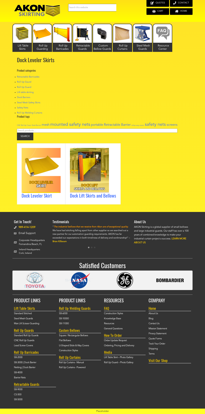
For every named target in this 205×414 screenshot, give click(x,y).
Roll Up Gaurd (24, 82)
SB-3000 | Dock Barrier (25, 362)
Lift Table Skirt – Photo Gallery (118, 357)
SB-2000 (18, 357)
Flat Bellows (65, 340)
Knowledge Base (112, 318)
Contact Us (154, 323)
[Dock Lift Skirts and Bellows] (89, 150)
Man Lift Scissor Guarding (26, 323)
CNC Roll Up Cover (24, 125)
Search (25, 136)
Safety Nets (22, 108)
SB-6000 (63, 313)
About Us (153, 313)
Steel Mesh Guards (23, 318)
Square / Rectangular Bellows (73, 335)
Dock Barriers (23, 97)
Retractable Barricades (28, 77)
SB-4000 (18, 372)
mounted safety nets (70, 124)
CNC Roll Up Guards (24, 340)
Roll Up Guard (24, 87)
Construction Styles (68, 350)
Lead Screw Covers (23, 345)
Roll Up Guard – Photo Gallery (118, 362)
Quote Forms (155, 339)
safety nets (155, 124)
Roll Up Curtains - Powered (72, 367)
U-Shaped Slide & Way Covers (74, 345)
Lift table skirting (25, 92)
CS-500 (17, 394)
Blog (151, 318)
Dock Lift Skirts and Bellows (93, 195)
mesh (46, 125)
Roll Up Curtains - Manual (71, 362)
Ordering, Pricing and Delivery (119, 345)
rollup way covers (137, 125)
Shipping (153, 349)
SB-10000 (64, 318)
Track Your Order (157, 344)
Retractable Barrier (117, 125)
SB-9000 (18, 389)
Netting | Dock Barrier (24, 367)
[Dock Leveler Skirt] (41, 150)
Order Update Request (115, 340)
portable (97, 125)
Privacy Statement (157, 333)
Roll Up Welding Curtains (29, 113)
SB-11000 (64, 323)
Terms (152, 354)
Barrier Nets (20, 378)
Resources (109, 323)
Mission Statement (158, 329)
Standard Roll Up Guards (26, 335)
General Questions (113, 329)
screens (172, 125)
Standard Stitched (23, 313)
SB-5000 (18, 399)
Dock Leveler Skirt (37, 195)
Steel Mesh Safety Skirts (28, 103)
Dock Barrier (36, 125)
